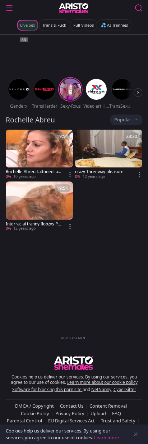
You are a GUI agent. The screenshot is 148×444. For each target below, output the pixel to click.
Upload (98, 413)
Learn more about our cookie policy (102, 382)
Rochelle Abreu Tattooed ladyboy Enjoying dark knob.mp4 (33, 172)
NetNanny (101, 389)
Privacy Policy (69, 413)
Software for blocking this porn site (47, 389)
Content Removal (108, 406)
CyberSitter (125, 389)
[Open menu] (9, 7)
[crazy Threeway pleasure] (108, 154)
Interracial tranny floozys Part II (34, 224)
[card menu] (70, 174)
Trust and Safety (118, 420)
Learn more (106, 437)
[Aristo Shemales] (74, 8)
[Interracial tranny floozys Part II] (39, 206)
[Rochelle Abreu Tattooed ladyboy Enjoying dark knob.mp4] (39, 154)
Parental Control (24, 420)
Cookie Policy (35, 413)
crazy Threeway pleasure (99, 172)
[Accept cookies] (135, 434)
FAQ (116, 413)
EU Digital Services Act (71, 420)
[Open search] (138, 7)
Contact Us (71, 406)
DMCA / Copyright (34, 406)
